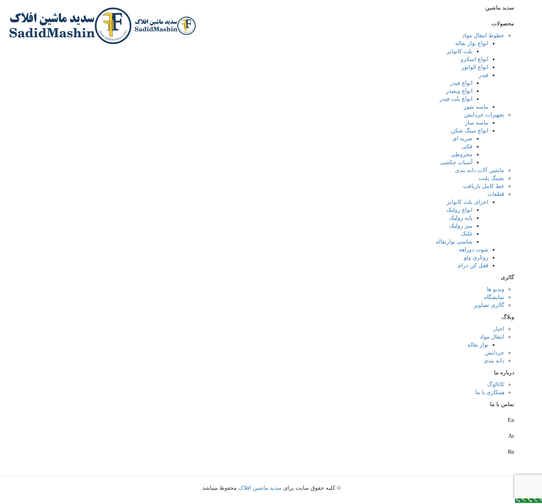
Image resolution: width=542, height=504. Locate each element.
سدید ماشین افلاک (260, 488)
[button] (540, 464)
